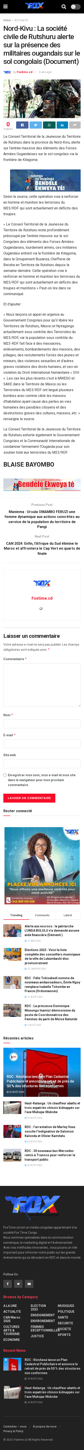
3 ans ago (45, 72)
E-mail (9, 735)
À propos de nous (44, 1426)
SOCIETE (64, 1329)
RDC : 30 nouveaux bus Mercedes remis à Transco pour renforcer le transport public (50, 1155)
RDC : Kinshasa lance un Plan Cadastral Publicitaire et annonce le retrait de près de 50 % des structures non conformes (40, 1081)
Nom (8, 715)
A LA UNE (10, 1306)
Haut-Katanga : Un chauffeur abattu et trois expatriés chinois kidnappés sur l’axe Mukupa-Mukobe (52, 1108)
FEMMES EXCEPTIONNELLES (45, 1328)
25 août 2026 (16, 1092)
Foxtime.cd (24, 72)
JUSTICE (37, 1336)
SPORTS (64, 1335)
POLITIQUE (66, 1311)
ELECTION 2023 (38, 1307)
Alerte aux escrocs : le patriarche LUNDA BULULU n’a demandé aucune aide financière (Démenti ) (52, 930)
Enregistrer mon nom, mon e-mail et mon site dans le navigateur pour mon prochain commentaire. (41, 780)
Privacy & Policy (13, 1431)
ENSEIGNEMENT (43, 1315)
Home (7, 20)
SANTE (63, 1317)
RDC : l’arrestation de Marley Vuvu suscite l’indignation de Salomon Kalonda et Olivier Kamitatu (50, 1131)
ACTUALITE (21, 20)
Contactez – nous (14, 1426)
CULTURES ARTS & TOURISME (11, 1330)
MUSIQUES (66, 1306)
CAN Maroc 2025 (11, 1319)
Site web (9, 755)
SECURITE (65, 1323)
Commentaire (15, 659)
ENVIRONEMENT (43, 1321)
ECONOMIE (11, 1340)
